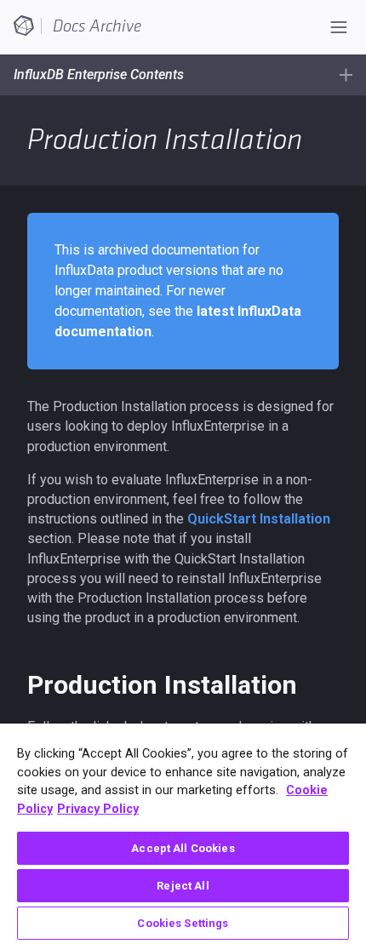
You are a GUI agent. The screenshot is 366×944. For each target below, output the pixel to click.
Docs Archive (97, 26)
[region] (183, 834)
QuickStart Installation (258, 519)
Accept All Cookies (182, 848)
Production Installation (162, 685)
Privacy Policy (98, 809)
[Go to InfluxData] (24, 25)
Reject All (183, 885)
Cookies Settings (182, 923)
